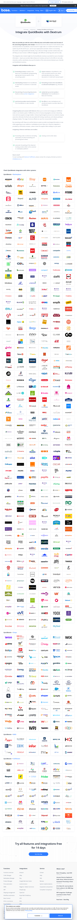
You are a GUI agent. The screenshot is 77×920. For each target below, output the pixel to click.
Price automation (8, 884)
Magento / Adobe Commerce (26, 887)
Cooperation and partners (46, 887)
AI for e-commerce (8, 901)
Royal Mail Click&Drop (25, 895)
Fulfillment (16, 759)
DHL (20, 901)
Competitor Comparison (46, 889)
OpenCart (21, 892)
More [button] (41, 10)
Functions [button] (14, 10)
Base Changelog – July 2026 (64, 873)
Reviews (42, 881)
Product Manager (8, 881)
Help (41, 875)
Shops (15, 632)
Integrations (30, 10)
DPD (20, 904)
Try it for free (38, 854)
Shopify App (22, 889)
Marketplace (17, 174)
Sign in (63, 10)
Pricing (37, 10)
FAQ (41, 878)
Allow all (60, 915)
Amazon (21, 872)
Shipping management (9, 892)
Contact (42, 872)
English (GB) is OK (68, 2)
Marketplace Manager (9, 878)
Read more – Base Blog (63, 899)
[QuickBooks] (25, 21)
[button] (51, 10)
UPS (20, 898)
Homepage (26, 29)
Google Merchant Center (25, 881)
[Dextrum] (51, 21)
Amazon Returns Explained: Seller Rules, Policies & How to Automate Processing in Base (65, 879)
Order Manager (7, 875)
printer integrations (29, 94)
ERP (4, 889)
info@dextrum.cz (17, 159)
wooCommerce (23, 884)
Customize (37, 915)
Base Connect (7, 898)
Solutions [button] (22, 10)
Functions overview (8, 872)
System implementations (46, 884)
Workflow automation (9, 895)
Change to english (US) (54, 2)
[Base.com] (5, 10)
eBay (20, 875)
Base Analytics (7, 904)
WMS (14, 734)
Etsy (20, 878)
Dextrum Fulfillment (29, 157)
